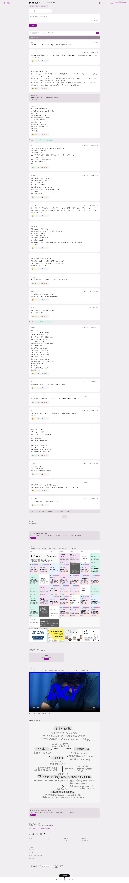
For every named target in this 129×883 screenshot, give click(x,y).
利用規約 (30, 855)
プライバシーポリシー (37, 855)
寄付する (33, 815)
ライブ (49, 840)
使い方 (31, 511)
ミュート (37, 6)
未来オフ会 (31, 852)
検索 (98, 32)
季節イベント (31, 849)
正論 (42, 6)
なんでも (31, 6)
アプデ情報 (31, 847)
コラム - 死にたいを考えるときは (43, 140)
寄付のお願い (84, 842)
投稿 (33, 25)
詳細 (70, 44)
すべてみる (96, 42)
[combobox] (95, 20)
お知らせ (30, 842)
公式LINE (33, 537)
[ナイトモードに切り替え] (47, 6)
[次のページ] (64, 516)
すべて (34, 32)
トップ (30, 840)
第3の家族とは (85, 840)
